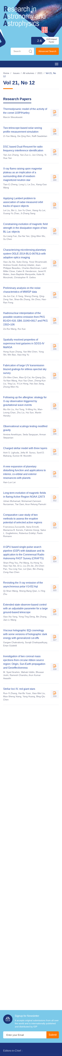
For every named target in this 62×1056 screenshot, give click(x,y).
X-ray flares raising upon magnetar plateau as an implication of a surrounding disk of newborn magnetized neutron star (22, 174)
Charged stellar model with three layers (25, 448)
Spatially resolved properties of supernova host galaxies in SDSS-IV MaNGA (23, 343)
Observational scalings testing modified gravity (25, 428)
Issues (16, 73)
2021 (39, 73)
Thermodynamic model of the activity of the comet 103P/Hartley (25, 111)
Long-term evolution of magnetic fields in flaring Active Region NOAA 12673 (24, 495)
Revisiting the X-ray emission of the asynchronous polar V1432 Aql (23, 584)
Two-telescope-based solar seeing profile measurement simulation (22, 130)
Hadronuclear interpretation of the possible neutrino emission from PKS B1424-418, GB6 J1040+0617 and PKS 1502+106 (25, 319)
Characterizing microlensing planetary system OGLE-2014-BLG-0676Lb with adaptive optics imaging (24, 253)
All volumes (28, 73)
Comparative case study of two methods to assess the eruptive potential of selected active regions (22, 518)
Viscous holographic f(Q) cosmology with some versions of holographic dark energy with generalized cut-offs (25, 634)
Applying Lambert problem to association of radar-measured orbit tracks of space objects (23, 202)
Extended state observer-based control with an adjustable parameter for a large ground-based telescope (25, 608)
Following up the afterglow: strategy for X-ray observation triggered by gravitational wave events (25, 401)
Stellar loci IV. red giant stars (19, 689)
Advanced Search (47, 51)
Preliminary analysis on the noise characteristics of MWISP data (22, 290)
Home (6, 73)
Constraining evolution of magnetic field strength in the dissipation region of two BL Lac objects (25, 228)
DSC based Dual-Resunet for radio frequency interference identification (23, 148)
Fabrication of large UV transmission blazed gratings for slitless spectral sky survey (24, 369)
